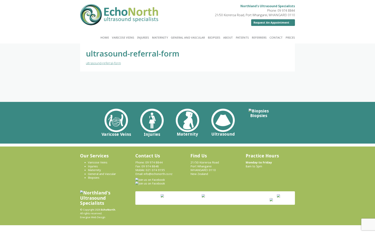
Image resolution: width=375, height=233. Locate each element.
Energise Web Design (92, 217)
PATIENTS (242, 37)
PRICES (290, 37)
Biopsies (93, 177)
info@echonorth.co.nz (158, 174)
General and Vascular (102, 174)
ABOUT (228, 37)
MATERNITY (160, 37)
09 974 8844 (154, 162)
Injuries (93, 166)
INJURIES (143, 37)
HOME (104, 37)
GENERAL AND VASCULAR (188, 37)
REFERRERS (259, 37)
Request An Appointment (271, 22)
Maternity (94, 170)
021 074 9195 (155, 170)
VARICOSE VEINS (123, 37)
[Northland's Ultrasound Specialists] (119, 14)
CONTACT (276, 37)
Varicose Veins (97, 162)
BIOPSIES (214, 37)
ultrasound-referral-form (103, 63)
